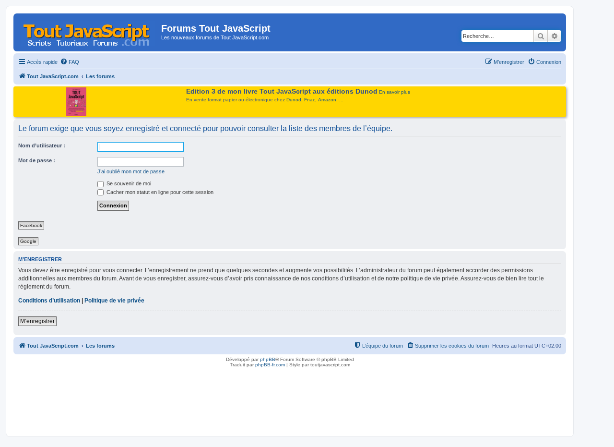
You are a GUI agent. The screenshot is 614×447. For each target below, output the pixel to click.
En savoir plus (394, 92)
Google (28, 241)
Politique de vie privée (114, 300)
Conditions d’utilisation (49, 300)
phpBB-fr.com (270, 364)
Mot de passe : (36, 160)
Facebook (31, 225)
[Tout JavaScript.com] (88, 31)
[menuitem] (69, 62)
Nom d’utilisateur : (41, 145)
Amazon (327, 99)
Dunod (293, 99)
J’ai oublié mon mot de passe (131, 171)
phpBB (267, 359)
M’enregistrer (37, 321)
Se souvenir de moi (128, 183)
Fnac (309, 99)
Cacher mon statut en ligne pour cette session (159, 192)
